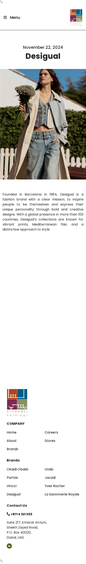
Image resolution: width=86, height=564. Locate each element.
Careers (51, 432)
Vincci (11, 486)
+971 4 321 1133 (21, 514)
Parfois (12, 477)
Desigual (13, 494)
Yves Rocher (55, 486)
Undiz (49, 469)
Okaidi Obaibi (17, 469)
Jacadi (50, 477)
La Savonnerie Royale (62, 494)
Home (11, 432)
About (12, 440)
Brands (12, 449)
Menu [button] (14, 17)
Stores (50, 440)
